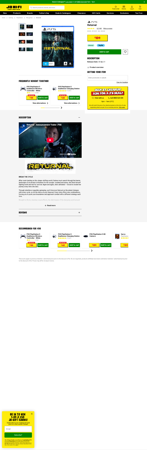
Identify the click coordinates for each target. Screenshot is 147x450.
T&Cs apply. (122, 107)
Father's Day (44, 13)
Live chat (69, 2)
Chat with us (99, 98)
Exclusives (124, 13)
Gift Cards (96, 13)
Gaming (11, 17)
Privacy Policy (12, 440)
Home (3, 17)
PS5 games (29, 17)
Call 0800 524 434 (116, 98)
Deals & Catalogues (63, 13)
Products (17, 13)
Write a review (107, 28)
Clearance (81, 13)
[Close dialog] (32, 414)
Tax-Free (138, 13)
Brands (30, 13)
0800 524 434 (82, 2)
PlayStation (19, 17)
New (5, 13)
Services (110, 13)
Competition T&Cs (27, 439)
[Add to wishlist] (125, 51)
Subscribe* (18, 435)
